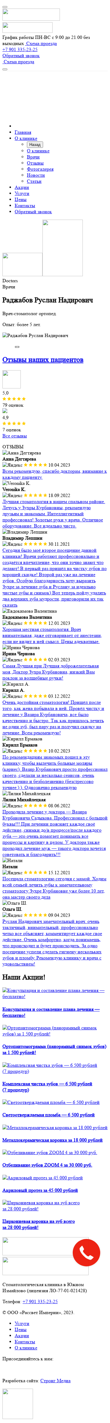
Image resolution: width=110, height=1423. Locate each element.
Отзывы (35, 163)
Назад (35, 144)
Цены (21, 199)
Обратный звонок (21, 55)
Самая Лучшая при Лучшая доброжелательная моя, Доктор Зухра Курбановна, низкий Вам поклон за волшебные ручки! (50, 672)
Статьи (34, 181)
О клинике (26, 138)
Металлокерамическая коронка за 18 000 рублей (52, 1140)
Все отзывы (14, 436)
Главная (23, 132)
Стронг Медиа (55, 1380)
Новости (36, 175)
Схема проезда (41, 43)
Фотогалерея (40, 169)
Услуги (22, 193)
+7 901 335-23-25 (20, 49)
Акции (22, 187)
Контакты (25, 205)
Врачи (33, 157)
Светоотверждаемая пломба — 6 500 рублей (48, 1115)
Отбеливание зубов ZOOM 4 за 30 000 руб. (47, 1165)
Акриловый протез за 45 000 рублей (40, 1190)
